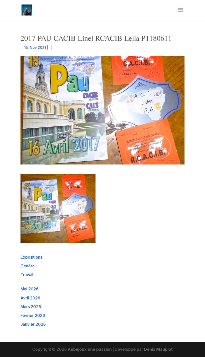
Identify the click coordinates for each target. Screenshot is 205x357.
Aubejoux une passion (90, 349)
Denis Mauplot (158, 349)
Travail (26, 274)
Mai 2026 (29, 288)
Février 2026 (32, 315)
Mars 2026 (30, 306)
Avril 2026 (30, 297)
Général (28, 265)
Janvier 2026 (33, 324)
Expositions (31, 257)
